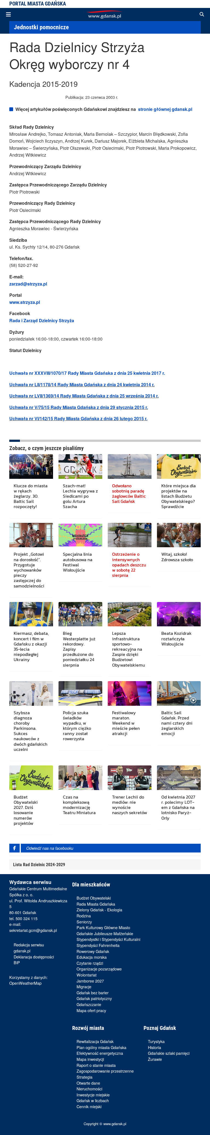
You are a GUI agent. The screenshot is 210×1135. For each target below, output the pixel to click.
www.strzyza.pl (24, 302)
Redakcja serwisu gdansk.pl (29, 947)
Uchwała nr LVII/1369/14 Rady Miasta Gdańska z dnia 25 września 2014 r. (84, 396)
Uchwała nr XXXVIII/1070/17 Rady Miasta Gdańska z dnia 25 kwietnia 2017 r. (87, 373)
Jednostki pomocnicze (41, 27)
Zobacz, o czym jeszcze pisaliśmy (46, 448)
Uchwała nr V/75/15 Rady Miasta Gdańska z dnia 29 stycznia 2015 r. (78, 407)
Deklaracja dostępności (34, 957)
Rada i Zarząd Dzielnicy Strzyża (41, 320)
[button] (201, 14)
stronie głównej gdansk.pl (165, 109)
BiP (17, 962)
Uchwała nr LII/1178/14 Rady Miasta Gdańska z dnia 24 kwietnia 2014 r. (81, 384)
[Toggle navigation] (8, 14)
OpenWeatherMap (25, 983)
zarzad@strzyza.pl (28, 284)
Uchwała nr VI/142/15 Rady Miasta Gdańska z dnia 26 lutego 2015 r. (78, 418)
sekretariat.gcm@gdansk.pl (33, 930)
